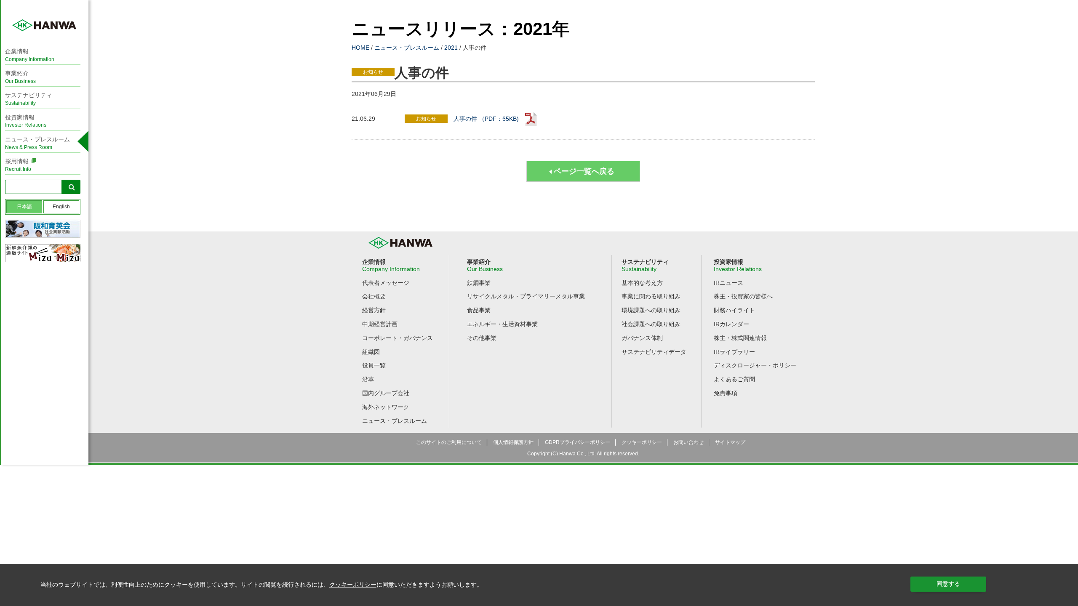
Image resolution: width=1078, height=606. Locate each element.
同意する (948, 583)
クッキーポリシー (352, 584)
